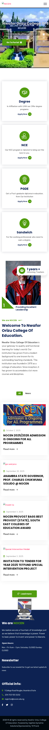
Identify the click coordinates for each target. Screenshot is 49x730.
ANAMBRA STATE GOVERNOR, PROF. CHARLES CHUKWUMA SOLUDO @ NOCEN (23, 480)
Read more (9, 449)
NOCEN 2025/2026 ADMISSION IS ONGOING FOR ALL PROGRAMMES (24, 439)
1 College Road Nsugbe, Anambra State (20, 691)
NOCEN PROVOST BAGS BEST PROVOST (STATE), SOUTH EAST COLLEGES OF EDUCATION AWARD (23, 522)
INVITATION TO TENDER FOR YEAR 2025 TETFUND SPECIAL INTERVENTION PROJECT (23, 565)
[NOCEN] (6, 3)
